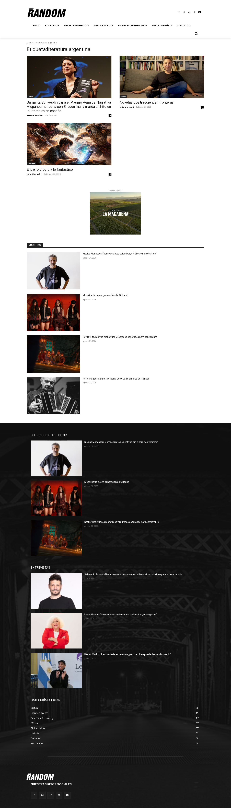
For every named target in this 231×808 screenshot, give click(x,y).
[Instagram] (184, 12)
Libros (30, 96)
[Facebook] (179, 12)
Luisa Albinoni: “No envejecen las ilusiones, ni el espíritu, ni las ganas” (120, 614)
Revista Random (35, 115)
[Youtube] (200, 12)
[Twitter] (194, 12)
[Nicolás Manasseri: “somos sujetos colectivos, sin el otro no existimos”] (53, 270)
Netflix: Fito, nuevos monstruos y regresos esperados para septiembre (120, 337)
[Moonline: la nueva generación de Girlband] (53, 312)
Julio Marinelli (127, 107)
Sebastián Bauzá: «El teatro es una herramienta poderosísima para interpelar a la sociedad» (133, 574)
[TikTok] (189, 12)
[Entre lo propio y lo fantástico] (69, 144)
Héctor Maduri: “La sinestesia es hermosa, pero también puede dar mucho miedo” (127, 654)
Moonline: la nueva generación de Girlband (105, 295)
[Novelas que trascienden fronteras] (162, 77)
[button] (196, 34)
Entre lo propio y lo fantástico (50, 169)
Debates (31, 164)
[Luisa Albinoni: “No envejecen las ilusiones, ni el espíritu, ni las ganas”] (56, 630)
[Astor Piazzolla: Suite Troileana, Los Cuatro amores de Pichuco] (53, 395)
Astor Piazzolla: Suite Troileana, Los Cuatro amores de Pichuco (116, 378)
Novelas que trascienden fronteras (147, 102)
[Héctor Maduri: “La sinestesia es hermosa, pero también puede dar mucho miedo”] (56, 670)
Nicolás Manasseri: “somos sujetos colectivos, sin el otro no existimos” (120, 253)
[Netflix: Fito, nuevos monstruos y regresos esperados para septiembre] (53, 354)
